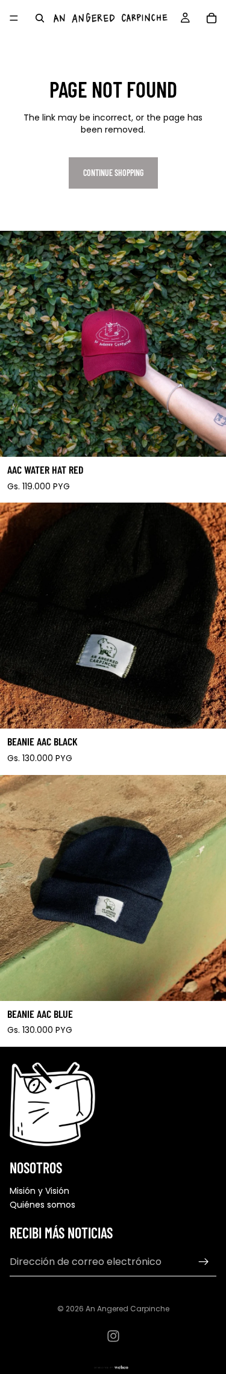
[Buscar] (40, 18)
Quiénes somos (42, 1205)
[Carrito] (211, 18)
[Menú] (14, 18)
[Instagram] (113, 1336)
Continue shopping (113, 173)
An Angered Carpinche (127, 1308)
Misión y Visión (39, 1191)
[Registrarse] (203, 1262)
